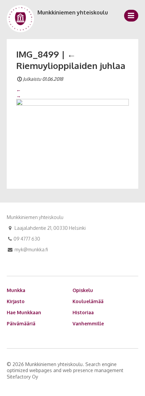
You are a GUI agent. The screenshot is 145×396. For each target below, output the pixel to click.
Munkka (16, 290)
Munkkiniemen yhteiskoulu (72, 12)
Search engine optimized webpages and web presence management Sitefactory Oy (65, 370)
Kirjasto (16, 301)
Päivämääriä (21, 323)
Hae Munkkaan (24, 312)
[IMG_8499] (72, 136)
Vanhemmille (88, 323)
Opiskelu (82, 290)
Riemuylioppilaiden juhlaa (70, 59)
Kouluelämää (88, 301)
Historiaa (83, 312)
